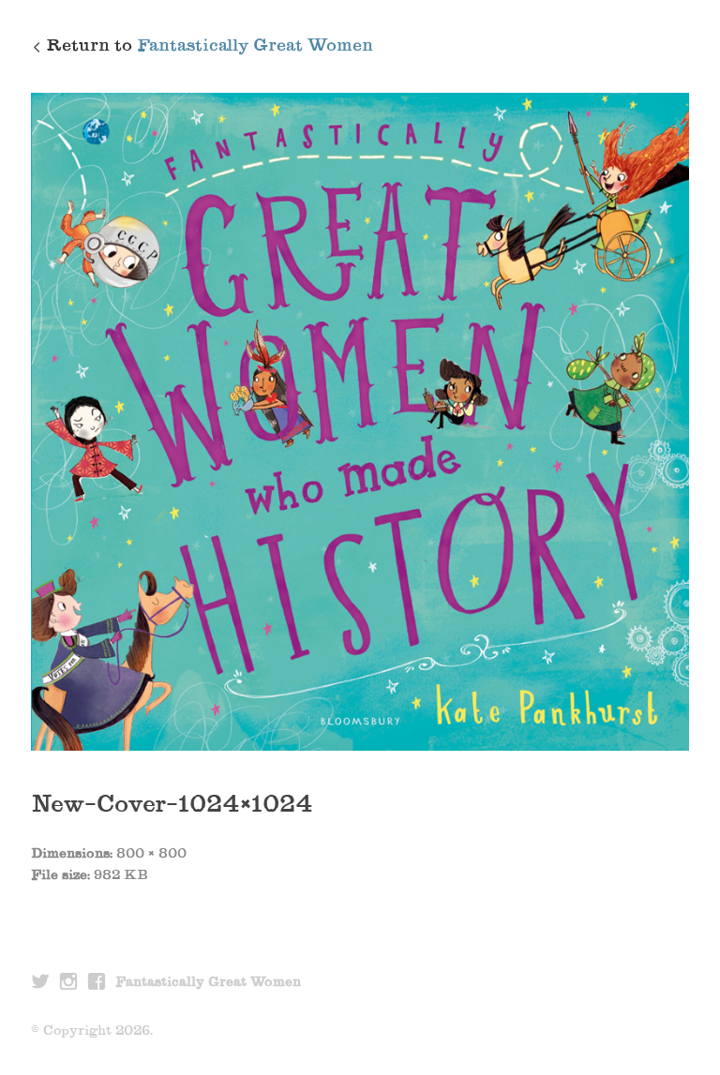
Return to (209, 46)
